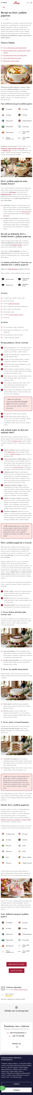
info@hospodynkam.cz (18, 1033)
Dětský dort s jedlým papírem (11, 61)
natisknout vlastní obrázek (8, 148)
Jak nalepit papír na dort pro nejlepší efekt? (15, 55)
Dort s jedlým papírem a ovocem (12, 58)
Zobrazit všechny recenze (20, 989)
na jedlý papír (20, 148)
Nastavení (16, 1084)
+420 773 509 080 (18, 1036)
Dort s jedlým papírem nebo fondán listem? (15, 48)
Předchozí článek (16, 964)
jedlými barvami (26, 211)
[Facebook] (17, 1047)
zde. (20, 1077)
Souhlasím (16, 1090)
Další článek (16, 971)
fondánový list (7, 150)
